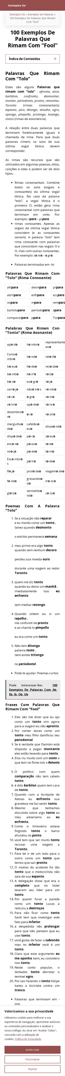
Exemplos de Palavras (40, 14)
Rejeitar (32, 1069)
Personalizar (32, 1059)
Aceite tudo (32, 1049)
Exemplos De (17, 14)
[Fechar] (61, 1009)
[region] (32, 1041)
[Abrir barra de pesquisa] (59, 5)
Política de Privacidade (28, 1039)
